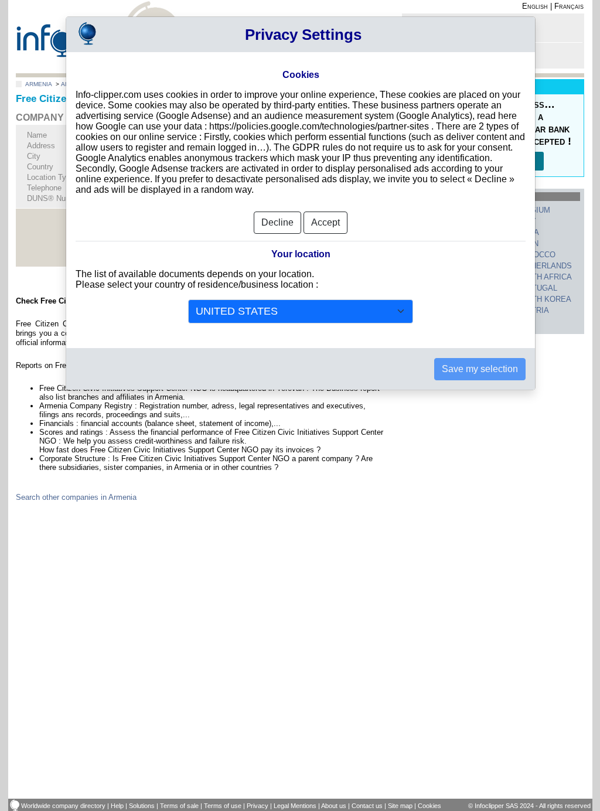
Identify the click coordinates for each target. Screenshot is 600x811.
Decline (277, 222)
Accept (325, 222)
